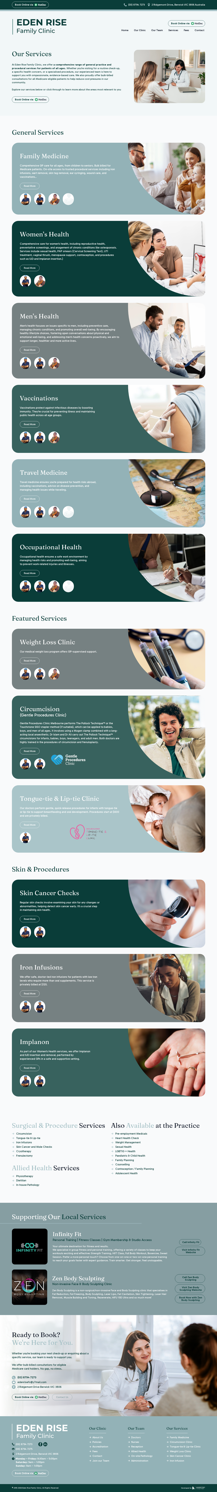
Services (173, 30)
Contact (199, 30)
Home (124, 30)
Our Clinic (140, 30)
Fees (186, 30)
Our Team (157, 30)
